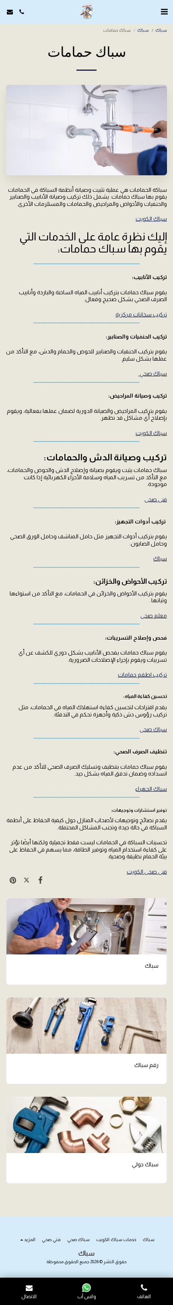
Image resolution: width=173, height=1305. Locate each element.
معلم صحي (153, 615)
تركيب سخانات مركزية (141, 314)
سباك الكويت (151, 433)
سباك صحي (152, 373)
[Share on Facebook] (40, 880)
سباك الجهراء (151, 789)
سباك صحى (153, 729)
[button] (164, 11)
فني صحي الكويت (147, 871)
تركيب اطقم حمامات (142, 674)
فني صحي (155, 499)
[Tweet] (26, 880)
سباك (143, 30)
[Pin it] (13, 880)
